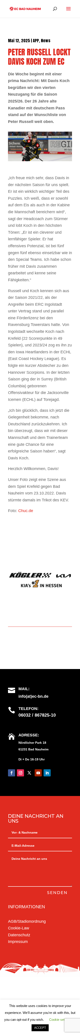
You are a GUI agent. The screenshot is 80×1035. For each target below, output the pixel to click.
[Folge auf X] (29, 772)
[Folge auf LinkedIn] (47, 772)
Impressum (18, 941)
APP (36, 41)
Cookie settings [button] (60, 1019)
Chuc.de (25, 510)
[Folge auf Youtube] (38, 772)
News (45, 41)
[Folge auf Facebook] (11, 772)
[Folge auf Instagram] (20, 772)
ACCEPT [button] (40, 1027)
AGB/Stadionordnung (27, 921)
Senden (57, 892)
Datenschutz (19, 935)
